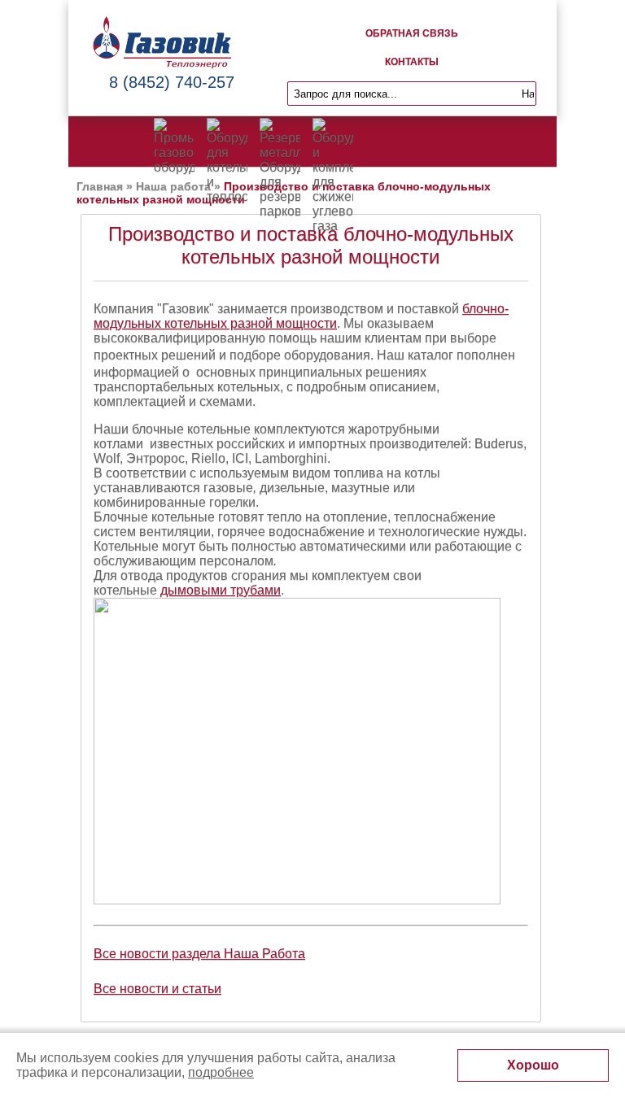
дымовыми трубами (220, 590)
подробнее (221, 1072)
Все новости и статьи (157, 989)
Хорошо (533, 1065)
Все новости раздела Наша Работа (199, 954)
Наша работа (173, 186)
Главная (99, 186)
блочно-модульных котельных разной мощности (301, 316)
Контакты (412, 62)
